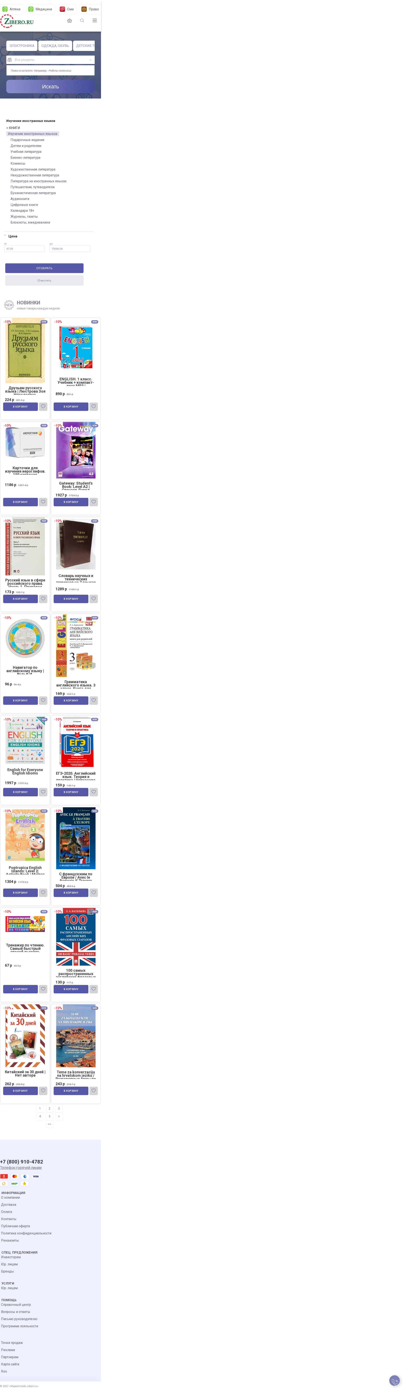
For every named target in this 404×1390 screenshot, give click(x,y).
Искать (50, 86)
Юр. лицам (9, 1264)
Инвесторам (11, 1257)
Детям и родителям (26, 146)
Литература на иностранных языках (38, 181)
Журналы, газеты (24, 217)
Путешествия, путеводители (32, 187)
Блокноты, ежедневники (30, 222)
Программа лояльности (19, 1326)
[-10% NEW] (75, 518)
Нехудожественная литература (35, 175)
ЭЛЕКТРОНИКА (21, 46)
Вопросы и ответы (15, 1312)
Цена (12, 236)
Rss (4, 1371)
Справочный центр (16, 1305)
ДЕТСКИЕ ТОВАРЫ (91, 46)
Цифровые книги (24, 205)
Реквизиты (10, 1240)
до (51, 243)
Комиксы (18, 163)
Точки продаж (12, 1343)
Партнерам (9, 1357)
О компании (10, 1197)
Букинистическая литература (33, 193)
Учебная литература (26, 152)
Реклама (8, 1350)
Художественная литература (33, 169)
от (5, 243)
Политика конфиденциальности (26, 1233)
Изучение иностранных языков (32, 134)
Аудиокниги (20, 199)
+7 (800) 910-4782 (21, 1162)
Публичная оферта (15, 1226)
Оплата (6, 1212)
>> (49, 1124)
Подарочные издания (27, 140)
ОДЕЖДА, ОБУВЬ (55, 46)
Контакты (8, 1219)
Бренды (7, 1271)
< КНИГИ (13, 128)
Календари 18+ (22, 211)
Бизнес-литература (25, 158)
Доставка (8, 1205)
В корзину (20, 406)
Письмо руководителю (19, 1319)
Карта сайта (10, 1364)
